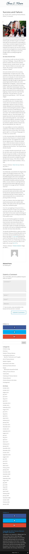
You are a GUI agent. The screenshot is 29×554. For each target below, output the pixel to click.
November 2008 (6, 497)
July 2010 (5, 459)
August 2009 (6, 480)
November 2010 (6, 450)
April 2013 (5, 401)
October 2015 (6, 388)
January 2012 (6, 422)
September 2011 (6, 431)
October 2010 (6, 452)
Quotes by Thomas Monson (18, 14)
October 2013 (6, 390)
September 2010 (6, 454)
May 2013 (5, 398)
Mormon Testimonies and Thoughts (12, 357)
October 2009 (6, 476)
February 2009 (6, 493)
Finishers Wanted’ (17, 245)
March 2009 (5, 491)
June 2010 (5, 461)
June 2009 (5, 485)
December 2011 (6, 424)
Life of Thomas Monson (8, 359)
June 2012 (5, 411)
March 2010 (5, 465)
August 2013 (6, 392)
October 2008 (6, 500)
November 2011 (6, 426)
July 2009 (5, 482)
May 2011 (5, 437)
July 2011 (5, 435)
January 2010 (6, 469)
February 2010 (6, 467)
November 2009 (6, 474)
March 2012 (5, 418)
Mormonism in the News (8, 363)
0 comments (10, 16)
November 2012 (6, 403)
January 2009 (6, 495)
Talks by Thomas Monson (9, 371)
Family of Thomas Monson (9, 353)
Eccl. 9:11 (15, 243)
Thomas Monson (7, 378)
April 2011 (5, 439)
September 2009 (6, 478)
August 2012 (6, 409)
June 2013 (5, 396)
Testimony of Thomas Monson (10, 376)
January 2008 (6, 504)
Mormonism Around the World (11, 369)
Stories (4, 16)
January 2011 (6, 446)
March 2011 (5, 442)
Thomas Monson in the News (9, 380)
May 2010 (5, 463)
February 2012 (6, 420)
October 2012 (6, 405)
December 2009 (6, 472)
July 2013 (5, 394)
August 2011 (6, 433)
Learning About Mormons (9, 355)
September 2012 (6, 407)
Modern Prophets (7, 361)
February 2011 (6, 444)
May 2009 (5, 487)
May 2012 (5, 414)
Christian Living (6, 349)
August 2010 (6, 457)
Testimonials (6, 373)
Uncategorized (6, 382)
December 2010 (6, 448)
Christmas (5, 351)
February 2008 (6, 502)
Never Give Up (16, 165)
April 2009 (5, 489)
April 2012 (5, 416)
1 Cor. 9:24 (15, 236)
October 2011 (6, 429)
